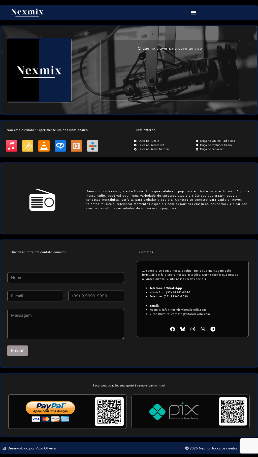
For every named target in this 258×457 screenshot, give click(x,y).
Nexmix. (205, 448)
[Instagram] (193, 329)
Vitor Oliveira (46, 448)
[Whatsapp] (203, 329)
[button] (193, 13)
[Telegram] (213, 329)
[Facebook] (173, 329)
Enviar (17, 350)
